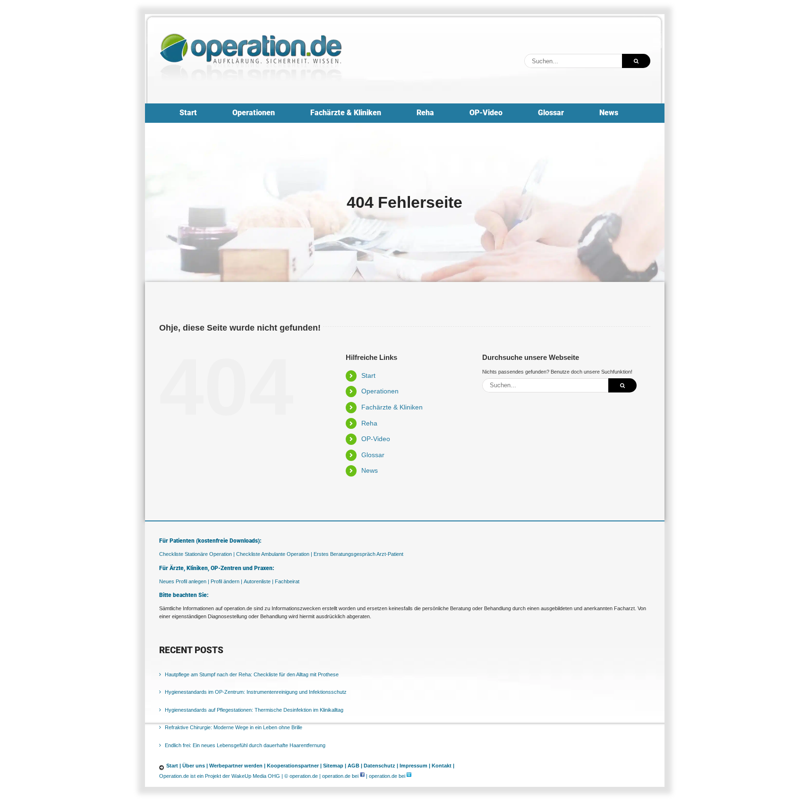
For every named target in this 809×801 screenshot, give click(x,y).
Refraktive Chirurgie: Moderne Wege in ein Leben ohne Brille (233, 727)
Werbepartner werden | (237, 765)
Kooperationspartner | (294, 765)
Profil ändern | (226, 581)
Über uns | (195, 765)
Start (368, 375)
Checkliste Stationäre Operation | (197, 554)
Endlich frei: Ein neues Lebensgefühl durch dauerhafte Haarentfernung (245, 745)
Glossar (372, 455)
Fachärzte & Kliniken (392, 407)
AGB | (355, 765)
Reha (369, 423)
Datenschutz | (381, 765)
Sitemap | (334, 765)
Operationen (380, 391)
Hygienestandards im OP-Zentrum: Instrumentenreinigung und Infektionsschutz (256, 692)
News (369, 470)
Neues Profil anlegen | (184, 581)
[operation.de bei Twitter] (409, 776)
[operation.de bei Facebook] (362, 776)
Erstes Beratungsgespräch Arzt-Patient (358, 554)
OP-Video (375, 439)
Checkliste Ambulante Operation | (274, 554)
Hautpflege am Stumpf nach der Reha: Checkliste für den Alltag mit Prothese (252, 674)
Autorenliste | (258, 581)
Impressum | (415, 765)
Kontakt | (443, 765)
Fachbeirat (287, 581)
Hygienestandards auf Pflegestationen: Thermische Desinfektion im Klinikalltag (254, 710)
